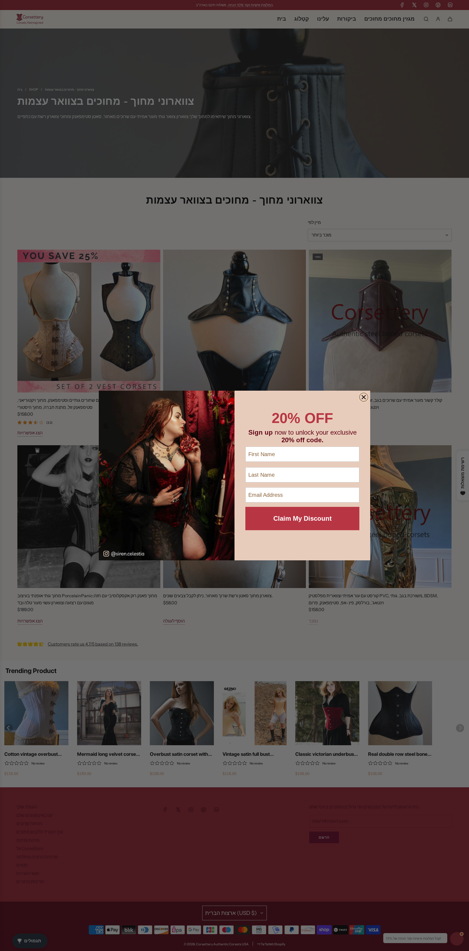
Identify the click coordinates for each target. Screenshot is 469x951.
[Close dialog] (363, 397)
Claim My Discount (302, 518)
